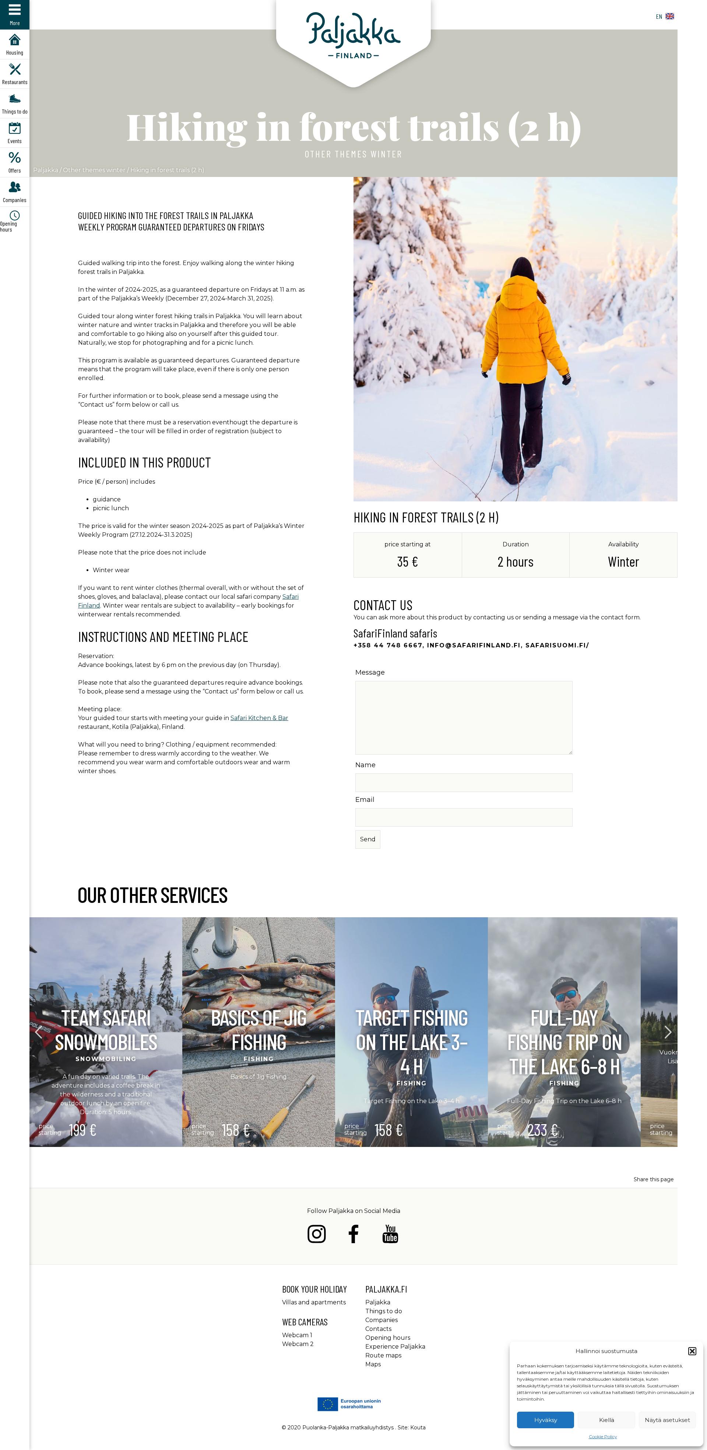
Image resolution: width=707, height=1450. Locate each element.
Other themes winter (353, 153)
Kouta (418, 1427)
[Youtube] (390, 1235)
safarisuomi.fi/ (557, 645)
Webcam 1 (297, 1335)
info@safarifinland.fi (474, 645)
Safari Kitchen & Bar (259, 717)
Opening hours (387, 1337)
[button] (692, 1351)
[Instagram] (316, 1235)
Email (364, 800)
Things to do (383, 1311)
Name (365, 765)
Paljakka (45, 170)
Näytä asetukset (667, 1419)
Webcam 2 (298, 1344)
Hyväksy (545, 1419)
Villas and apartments (314, 1302)
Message (370, 672)
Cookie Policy (603, 1436)
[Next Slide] (668, 1032)
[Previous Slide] (38, 1032)
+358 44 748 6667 (388, 645)
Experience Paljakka (395, 1346)
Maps (373, 1364)
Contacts (378, 1328)
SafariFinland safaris (395, 633)
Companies (381, 1320)
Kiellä (606, 1419)
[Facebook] (353, 1235)
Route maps (383, 1355)
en (659, 16)
